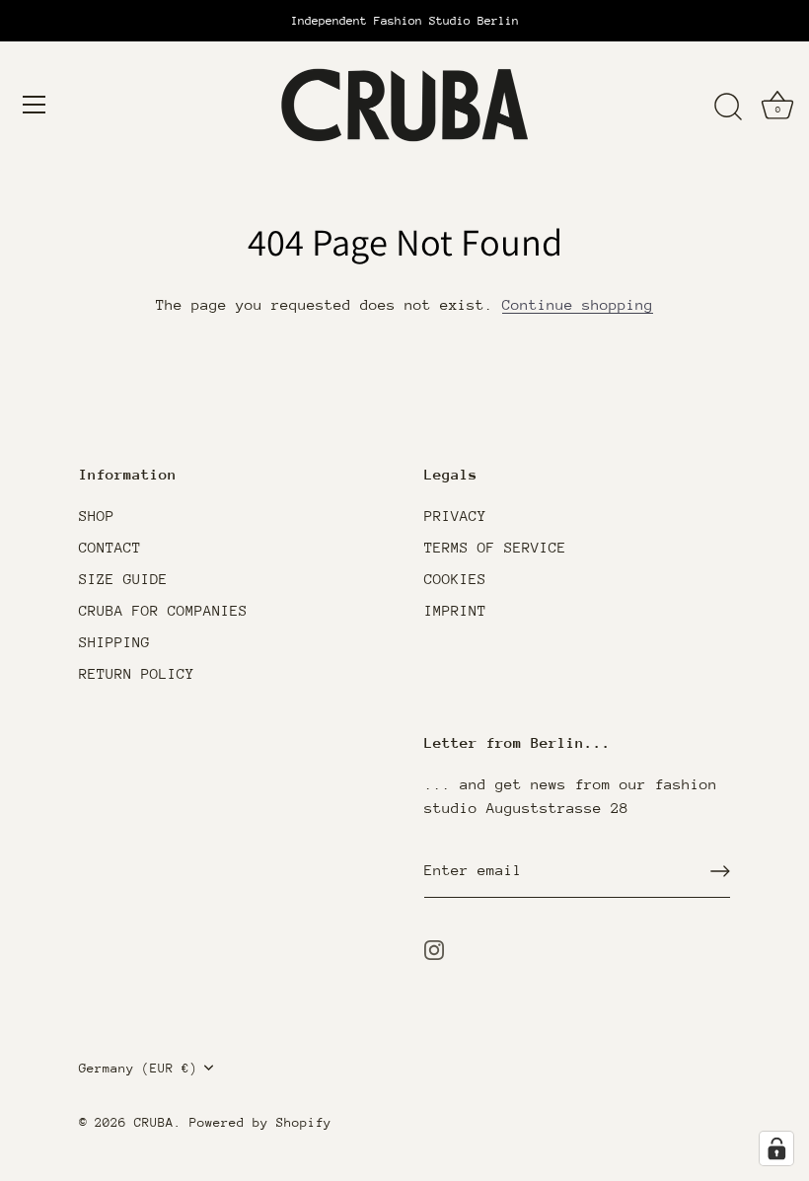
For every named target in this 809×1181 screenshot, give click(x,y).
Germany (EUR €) (138, 1068)
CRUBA (154, 1122)
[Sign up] (720, 871)
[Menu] (34, 104)
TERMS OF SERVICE (495, 547)
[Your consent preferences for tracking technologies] (776, 1148)
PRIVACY (455, 515)
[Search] (728, 107)
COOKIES (455, 578)
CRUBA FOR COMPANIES (163, 610)
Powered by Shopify (260, 1122)
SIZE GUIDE (123, 578)
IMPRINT (455, 610)
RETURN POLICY (136, 673)
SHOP (96, 515)
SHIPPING (114, 641)
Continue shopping (577, 304)
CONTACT (110, 547)
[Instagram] (434, 948)
